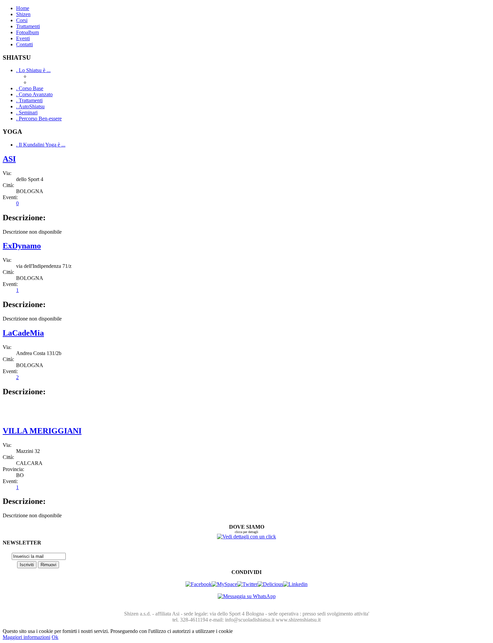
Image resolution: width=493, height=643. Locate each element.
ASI (9, 159)
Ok (55, 637)
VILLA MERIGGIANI (42, 430)
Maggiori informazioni (26, 637)
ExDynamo (22, 245)
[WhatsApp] (247, 596)
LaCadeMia (23, 333)
